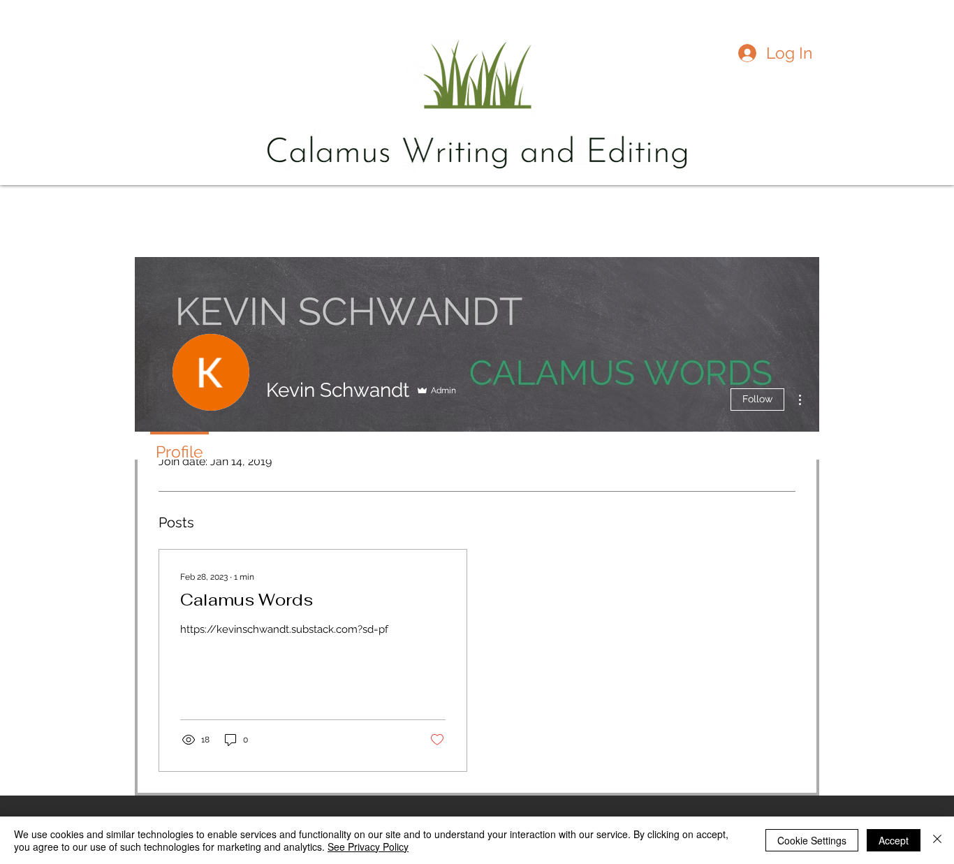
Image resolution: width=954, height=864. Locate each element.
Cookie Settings (811, 840)
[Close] (937, 840)
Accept (894, 840)
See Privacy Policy (368, 847)
